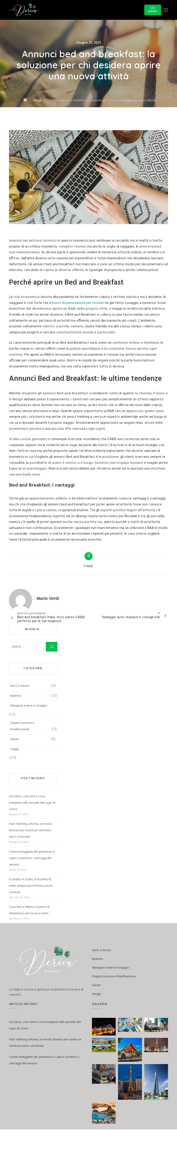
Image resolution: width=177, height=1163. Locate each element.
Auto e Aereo (19, 686)
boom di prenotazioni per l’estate (78, 303)
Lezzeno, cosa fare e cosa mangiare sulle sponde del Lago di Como (32, 803)
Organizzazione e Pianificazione (22, 726)
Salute (14, 739)
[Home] (25, 100)
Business (15, 695)
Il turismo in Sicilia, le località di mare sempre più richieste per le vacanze (31, 886)
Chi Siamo (152, 10)
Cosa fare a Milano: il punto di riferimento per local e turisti (29, 910)
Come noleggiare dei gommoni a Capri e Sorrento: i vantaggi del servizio (31, 858)
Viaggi (88, 566)
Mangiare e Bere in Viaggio (28, 705)
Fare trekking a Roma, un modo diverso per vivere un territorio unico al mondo (30, 830)
